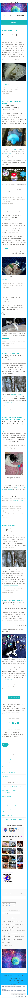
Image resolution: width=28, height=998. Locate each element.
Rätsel (14, 513)
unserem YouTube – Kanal (9, 153)
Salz (13, 285)
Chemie (18, 87)
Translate (13, 905)
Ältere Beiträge (14, 697)
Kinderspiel (4, 512)
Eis (16, 283)
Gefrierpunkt (8, 285)
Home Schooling (17, 508)
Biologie (3, 927)
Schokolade (18, 943)
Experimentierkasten (13, 685)
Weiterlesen (5, 84)
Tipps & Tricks (13, 30)
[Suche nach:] (14, 898)
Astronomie (11, 417)
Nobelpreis (6, 939)
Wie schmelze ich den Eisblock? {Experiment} (13, 819)
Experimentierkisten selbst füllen (13, 603)
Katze (19, 341)
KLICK (6, 248)
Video (7, 408)
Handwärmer (19, 197)
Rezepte (9, 489)
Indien (9, 89)
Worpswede (8, 201)
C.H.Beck (7, 927)
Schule (18, 513)
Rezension (6, 942)
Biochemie (14, 87)
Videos (17, 353)
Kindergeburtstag (14, 933)
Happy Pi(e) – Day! (6, 776)
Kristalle (8, 199)
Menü (15, 22)
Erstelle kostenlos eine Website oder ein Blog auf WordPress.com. (14, 977)
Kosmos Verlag (20, 933)
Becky (10, 37)
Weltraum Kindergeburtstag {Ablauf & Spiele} (13, 786)
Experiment (4, 89)
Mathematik (13, 419)
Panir (6, 91)
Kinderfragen (17, 101)
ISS (23, 930)
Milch (20, 89)
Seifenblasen (11, 590)
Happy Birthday (20, 930)
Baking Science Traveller (14, 16)
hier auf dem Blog (16, 149)
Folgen (5, 744)
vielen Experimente (20, 487)
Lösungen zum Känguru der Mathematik (11, 763)
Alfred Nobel (14, 921)
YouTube (17, 408)
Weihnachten (17, 686)
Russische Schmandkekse (8, 796)
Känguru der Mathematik (7, 510)
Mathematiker (15, 936)
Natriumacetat (20, 199)
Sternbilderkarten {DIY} (7, 815)
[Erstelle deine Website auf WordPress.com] (14, 1)
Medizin (20, 936)
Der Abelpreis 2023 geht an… (9, 772)
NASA (23, 936)
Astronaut (20, 921)
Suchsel (22, 513)
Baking (16, 924)
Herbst (3, 199)
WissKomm (12, 408)
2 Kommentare (5, 93)
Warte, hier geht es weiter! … (9, 402)
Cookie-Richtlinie (11, 991)
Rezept (10, 91)
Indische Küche (14, 89)
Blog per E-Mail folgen (14, 729)
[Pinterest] (15, 723)
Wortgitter (4, 515)
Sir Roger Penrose (8, 945)
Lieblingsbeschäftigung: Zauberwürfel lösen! (12, 759)
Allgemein (4, 211)
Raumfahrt (19, 939)
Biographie (20, 924)
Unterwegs (12, 525)
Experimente (5, 30)
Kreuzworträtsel (11, 512)
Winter (3, 201)
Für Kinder (10, 508)
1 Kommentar (5, 688)
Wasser (21, 285)
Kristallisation (13, 199)
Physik (14, 939)
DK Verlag (17, 927)
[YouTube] (12, 723)
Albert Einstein (6, 921)
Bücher (3, 489)
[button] (14, 958)
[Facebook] (18, 723)
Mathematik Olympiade (7, 513)
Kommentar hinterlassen (7, 203)
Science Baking (14, 213)
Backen (12, 924)
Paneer (3, 91)
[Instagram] (10, 723)
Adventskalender (16, 683)
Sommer (17, 285)
